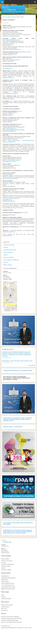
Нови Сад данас (6, 555)
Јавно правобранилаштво (7, 583)
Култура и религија (8, 252)
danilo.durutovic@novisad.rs (12, 59)
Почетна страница (7, 16)
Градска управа (6, 573)
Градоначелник (5, 576)
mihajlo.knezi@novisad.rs (14, 140)
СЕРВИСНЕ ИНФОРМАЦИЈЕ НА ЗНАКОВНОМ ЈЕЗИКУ (17, 370)
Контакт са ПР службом (7, 605)
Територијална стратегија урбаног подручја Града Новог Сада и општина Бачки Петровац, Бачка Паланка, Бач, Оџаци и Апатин (17, 532)
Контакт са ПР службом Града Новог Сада (11, 622)
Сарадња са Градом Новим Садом (9, 620)
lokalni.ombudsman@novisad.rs (13, 49)
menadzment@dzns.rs (11, 128)
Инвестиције (5, 592)
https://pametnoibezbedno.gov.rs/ (10, 93)
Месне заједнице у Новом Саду (11, 259)
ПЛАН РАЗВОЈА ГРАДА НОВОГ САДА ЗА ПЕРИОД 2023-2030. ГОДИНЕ (18, 523)
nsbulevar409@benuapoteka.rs (13, 160)
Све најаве (31, 365)
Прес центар (5, 601)
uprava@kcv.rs (9, 115)
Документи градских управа (8, 588)
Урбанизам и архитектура (9, 249)
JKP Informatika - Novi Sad (21, 627)
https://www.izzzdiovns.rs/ (13, 119)
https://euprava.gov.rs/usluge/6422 (11, 198)
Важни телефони (7, 264)
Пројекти (3, 596)
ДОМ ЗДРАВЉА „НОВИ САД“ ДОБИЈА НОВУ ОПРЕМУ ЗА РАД (17, 361)
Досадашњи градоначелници (8, 577)
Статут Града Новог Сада (7, 585)
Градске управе (5, 581)
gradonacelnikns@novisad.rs (13, 36)
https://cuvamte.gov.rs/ (8, 68)
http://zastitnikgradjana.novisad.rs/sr (11, 39)
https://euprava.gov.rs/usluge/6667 (11, 178)
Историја (5, 247)
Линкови (5, 262)
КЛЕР (2, 595)
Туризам (5, 254)
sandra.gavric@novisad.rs (28, 140)
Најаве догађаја (7, 349)
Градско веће (4, 579)
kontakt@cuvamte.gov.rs (8, 77)
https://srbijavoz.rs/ (11, 231)
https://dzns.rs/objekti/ (19, 129)
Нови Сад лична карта (8, 244)
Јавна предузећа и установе (8, 587)
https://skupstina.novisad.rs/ (24, 51)
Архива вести (4, 610)
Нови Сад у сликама (8, 257)
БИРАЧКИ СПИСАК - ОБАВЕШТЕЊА (12, 426)
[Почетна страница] (13, 13)
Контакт (3, 613)
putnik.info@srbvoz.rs (8, 235)
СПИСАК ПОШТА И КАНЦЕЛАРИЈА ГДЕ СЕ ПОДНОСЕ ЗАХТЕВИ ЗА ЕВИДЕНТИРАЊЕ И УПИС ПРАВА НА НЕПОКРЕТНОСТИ (17, 419)
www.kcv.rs (19, 111)
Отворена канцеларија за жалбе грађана (11, 618)
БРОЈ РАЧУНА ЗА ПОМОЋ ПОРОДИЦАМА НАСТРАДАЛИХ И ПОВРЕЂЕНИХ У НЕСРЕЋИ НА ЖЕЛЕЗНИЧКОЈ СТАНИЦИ (16, 378)
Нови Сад (13, 16)
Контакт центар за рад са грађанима (10, 616)
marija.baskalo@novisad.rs (9, 141)
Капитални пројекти (6, 598)
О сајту (30, 627)
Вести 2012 (4, 608)
